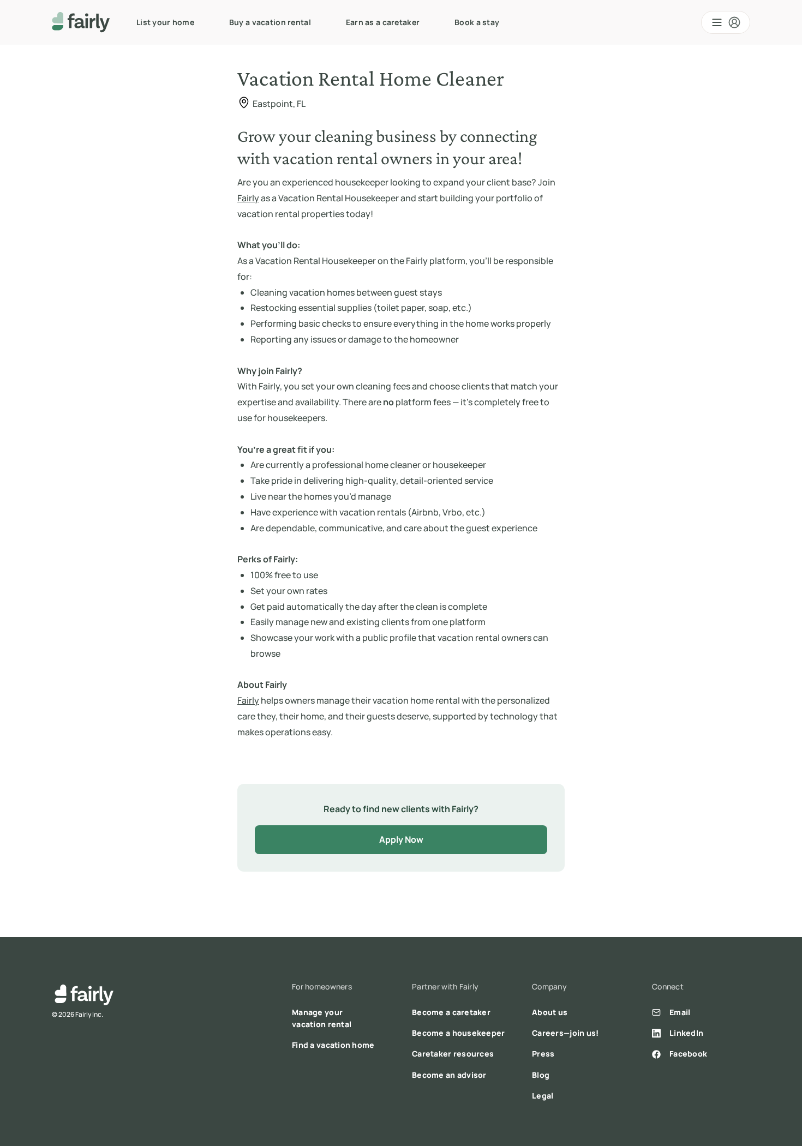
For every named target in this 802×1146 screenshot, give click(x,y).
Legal (542, 1095)
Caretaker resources (453, 1053)
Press (543, 1053)
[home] (81, 22)
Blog (540, 1075)
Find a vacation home (333, 1045)
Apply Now (401, 839)
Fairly (248, 198)
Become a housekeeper (458, 1033)
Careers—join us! (565, 1033)
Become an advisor (449, 1075)
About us (549, 1012)
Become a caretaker (451, 1012)
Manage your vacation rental (321, 1018)
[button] (725, 22)
